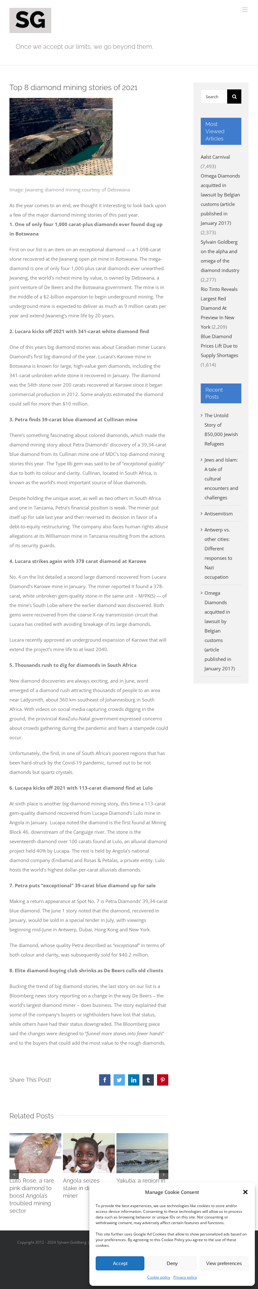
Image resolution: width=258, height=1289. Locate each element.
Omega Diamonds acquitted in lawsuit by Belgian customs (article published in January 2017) (220, 631)
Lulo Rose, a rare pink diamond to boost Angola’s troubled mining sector (31, 1195)
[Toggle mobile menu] (245, 9)
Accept (120, 1263)
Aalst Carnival (215, 157)
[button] (245, 1192)
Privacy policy (185, 1277)
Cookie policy (158, 1277)
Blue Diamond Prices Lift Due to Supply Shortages (219, 345)
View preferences (224, 1263)
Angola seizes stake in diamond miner (85, 1188)
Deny (172, 1263)
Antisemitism (219, 513)
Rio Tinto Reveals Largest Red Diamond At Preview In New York (219, 308)
